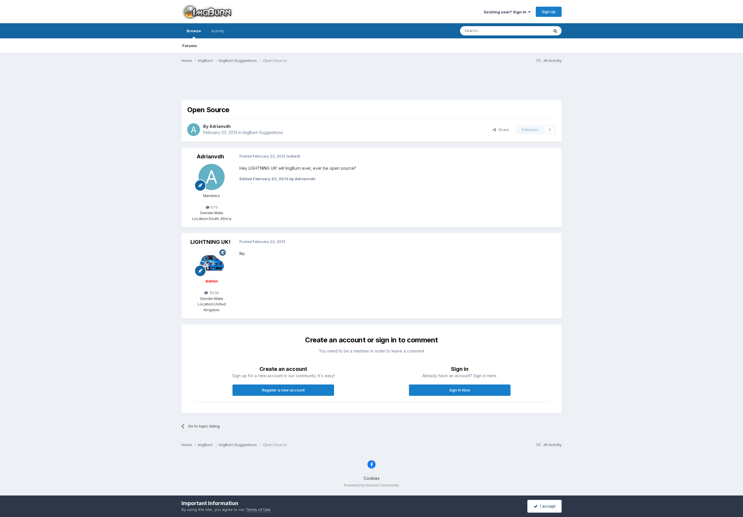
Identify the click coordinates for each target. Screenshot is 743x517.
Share (502, 129)
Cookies (372, 478)
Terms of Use (258, 509)
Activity (217, 30)
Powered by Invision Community (371, 485)
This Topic (532, 30)
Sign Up (549, 11)
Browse (194, 30)
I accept (547, 506)
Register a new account (283, 390)
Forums (189, 45)
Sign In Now (459, 390)
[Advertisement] (371, 85)
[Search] (555, 30)
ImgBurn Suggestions (263, 132)
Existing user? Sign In (506, 12)
